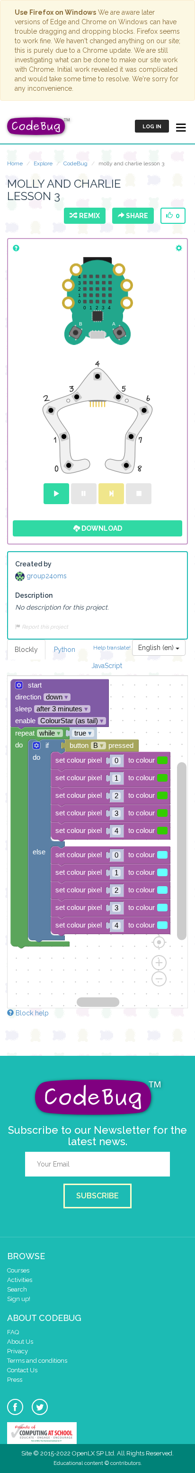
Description (34, 595)
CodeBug (75, 163)
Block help (31, 1013)
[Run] (56, 493)
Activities (19, 1279)
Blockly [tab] (26, 649)
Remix (88, 216)
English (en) (157, 647)
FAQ (13, 1332)
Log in (151, 127)
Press (14, 1379)
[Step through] (111, 493)
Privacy (17, 1351)
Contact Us (22, 1370)
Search (17, 1289)
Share (136, 216)
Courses (18, 1270)
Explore (43, 163)
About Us (20, 1341)
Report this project (44, 626)
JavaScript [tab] (106, 666)
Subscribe (97, 1195)
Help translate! (112, 647)
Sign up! (18, 1298)
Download (101, 528)
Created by (33, 564)
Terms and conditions (37, 1360)
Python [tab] (64, 649)
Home (15, 163)
